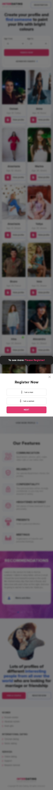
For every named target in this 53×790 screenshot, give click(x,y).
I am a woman (28, 401)
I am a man (28, 392)
